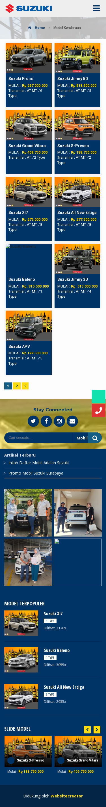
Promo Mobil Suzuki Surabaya (35, 473)
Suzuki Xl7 (53, 613)
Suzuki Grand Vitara (82, 760)
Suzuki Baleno (57, 650)
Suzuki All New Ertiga (64, 687)
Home (39, 28)
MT (34, 90)
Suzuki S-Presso (30, 760)
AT (29, 90)
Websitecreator (67, 796)
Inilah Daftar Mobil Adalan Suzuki (38, 462)
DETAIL (28, 45)
